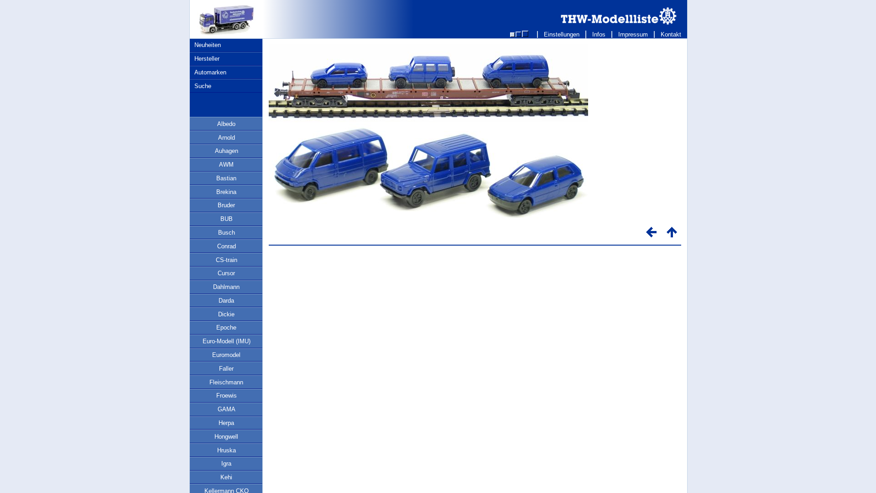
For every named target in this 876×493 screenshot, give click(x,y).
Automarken (210, 72)
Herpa (226, 423)
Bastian (226, 178)
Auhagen (226, 150)
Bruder (226, 205)
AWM (226, 164)
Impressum (633, 34)
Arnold (226, 137)
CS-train (226, 260)
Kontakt (671, 34)
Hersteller (206, 58)
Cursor (226, 273)
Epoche (226, 327)
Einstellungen (561, 34)
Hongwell (226, 436)
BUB (226, 218)
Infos (599, 34)
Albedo (226, 124)
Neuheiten (207, 45)
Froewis (226, 395)
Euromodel (226, 354)
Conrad (226, 246)
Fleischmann (226, 382)
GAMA (226, 409)
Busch (226, 232)
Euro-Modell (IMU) (226, 341)
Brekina (226, 192)
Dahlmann (226, 286)
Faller (226, 368)
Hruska (226, 450)
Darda (226, 300)
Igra (226, 463)
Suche (202, 86)
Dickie (226, 314)
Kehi (226, 477)
